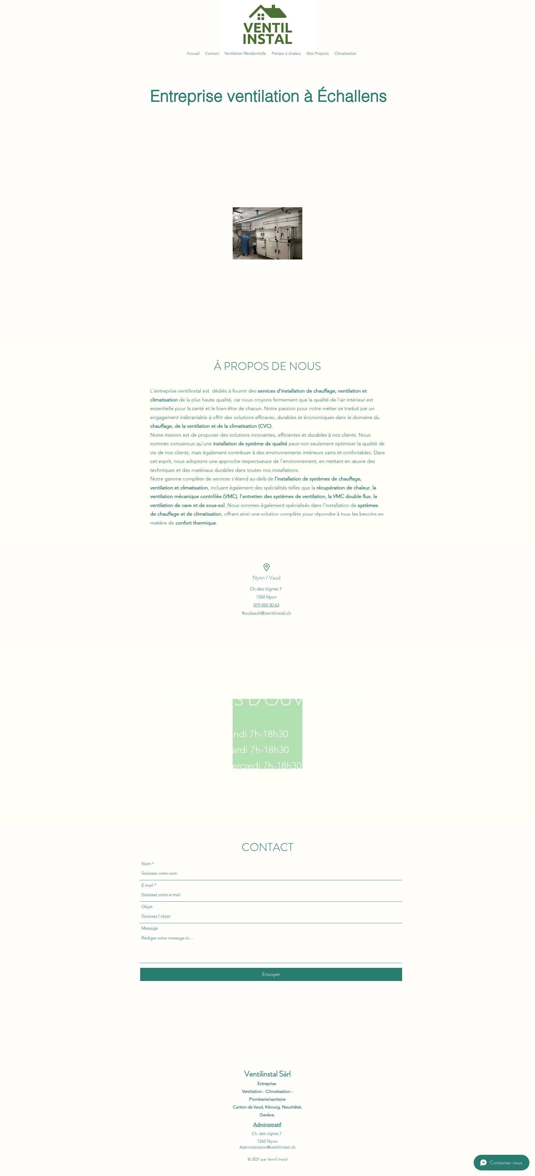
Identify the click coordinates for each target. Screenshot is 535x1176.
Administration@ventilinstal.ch (267, 1147)
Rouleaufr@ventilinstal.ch (266, 613)
